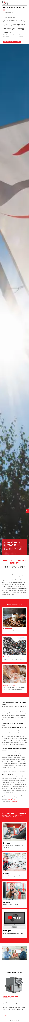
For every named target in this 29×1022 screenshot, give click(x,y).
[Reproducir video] (14, 953)
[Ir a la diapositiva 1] (10, 1020)
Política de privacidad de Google (18, 958)
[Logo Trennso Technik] (5, 3)
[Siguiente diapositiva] (27, 998)
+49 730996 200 (11, 799)
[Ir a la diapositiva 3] (14, 1020)
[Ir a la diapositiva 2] (12, 1020)
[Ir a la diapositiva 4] (16, 1020)
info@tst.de (15, 801)
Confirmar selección (9, 39)
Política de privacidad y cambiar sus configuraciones (9, 35)
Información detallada (21, 35)
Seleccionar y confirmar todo (12, 41)
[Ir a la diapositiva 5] (18, 1020)
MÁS (5, 1016)
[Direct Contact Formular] (27, 511)
